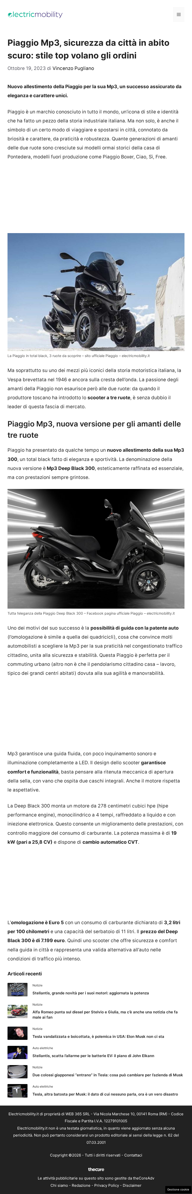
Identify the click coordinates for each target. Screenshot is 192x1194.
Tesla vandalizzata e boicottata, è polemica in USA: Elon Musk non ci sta (98, 1036)
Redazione (81, 1185)
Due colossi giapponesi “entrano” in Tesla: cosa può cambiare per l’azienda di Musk (107, 1075)
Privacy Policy (106, 1185)
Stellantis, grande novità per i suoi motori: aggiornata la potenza (90, 993)
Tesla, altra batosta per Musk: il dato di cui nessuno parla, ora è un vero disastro (105, 1094)
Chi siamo (59, 1185)
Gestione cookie (178, 1189)
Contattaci (133, 1155)
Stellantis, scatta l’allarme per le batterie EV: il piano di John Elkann (93, 1055)
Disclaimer (132, 1185)
